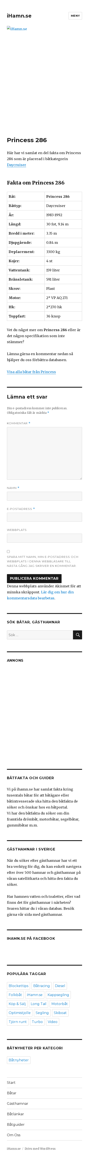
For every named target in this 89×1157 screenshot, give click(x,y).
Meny (75, 15)
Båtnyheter (19, 1060)
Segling (42, 1013)
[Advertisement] (44, 90)
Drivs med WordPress (40, 1149)
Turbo (37, 1022)
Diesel (60, 986)
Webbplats (17, 530)
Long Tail (38, 1004)
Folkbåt (15, 995)
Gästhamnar (17, 1104)
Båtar (11, 1093)
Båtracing (41, 986)
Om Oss (13, 1135)
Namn (13, 488)
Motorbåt (59, 1004)
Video (52, 1022)
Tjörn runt (18, 1022)
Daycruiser (16, 165)
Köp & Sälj (17, 1004)
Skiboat (60, 1013)
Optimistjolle (20, 1013)
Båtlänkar (15, 1114)
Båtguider (16, 1125)
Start (11, 1083)
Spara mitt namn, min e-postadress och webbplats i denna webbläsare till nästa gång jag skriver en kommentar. (42, 561)
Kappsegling (58, 995)
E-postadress (21, 509)
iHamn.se (19, 16)
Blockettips (18, 986)
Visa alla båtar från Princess (31, 372)
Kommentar (18, 423)
